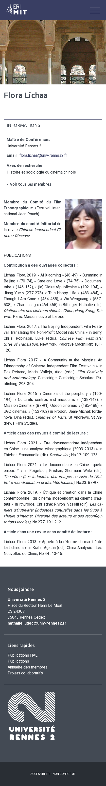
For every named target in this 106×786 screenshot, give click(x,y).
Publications (18, 661)
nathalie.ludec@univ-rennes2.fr (37, 623)
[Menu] (95, 10)
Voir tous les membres (30, 184)
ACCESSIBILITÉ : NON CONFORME (53, 774)
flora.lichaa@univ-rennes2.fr (43, 155)
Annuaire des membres (28, 667)
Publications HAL (22, 655)
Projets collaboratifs (25, 673)
